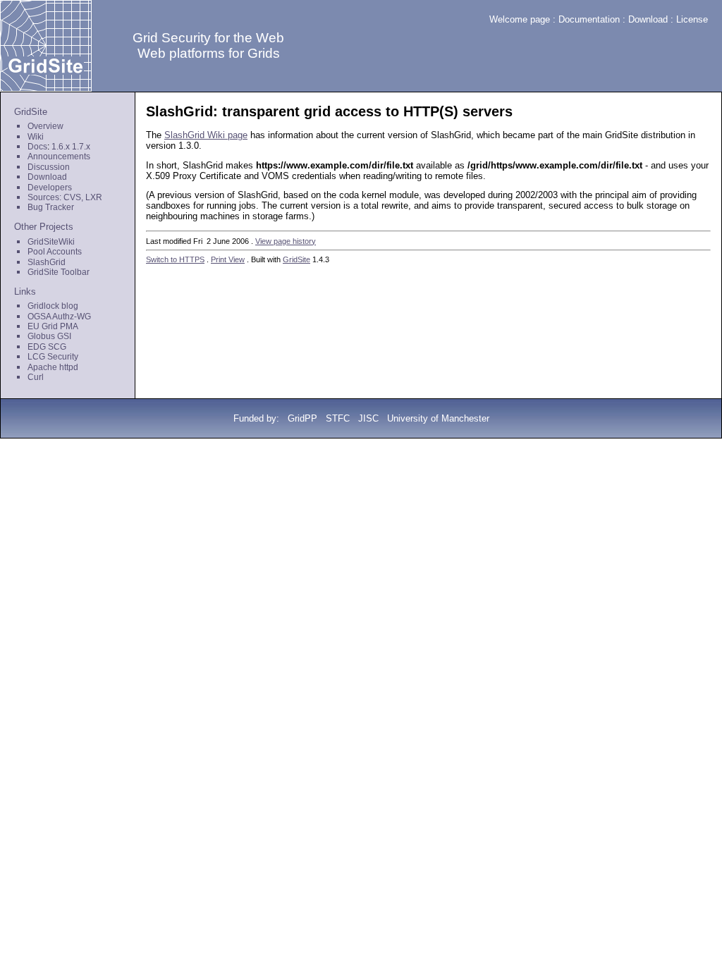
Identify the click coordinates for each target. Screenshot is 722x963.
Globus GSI (49, 336)
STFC (338, 418)
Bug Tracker (50, 207)
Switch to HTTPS (175, 259)
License (692, 19)
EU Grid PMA (52, 326)
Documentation (589, 19)
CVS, (73, 197)
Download (648, 19)
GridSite (30, 111)
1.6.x (60, 146)
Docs (37, 146)
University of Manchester (438, 418)
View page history (285, 241)
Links (25, 291)
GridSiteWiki (51, 242)
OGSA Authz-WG (59, 316)
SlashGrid (46, 262)
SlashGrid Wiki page (205, 135)
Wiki (35, 137)
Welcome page (519, 19)
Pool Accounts (54, 251)
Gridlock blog (52, 306)
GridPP (302, 418)
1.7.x (81, 146)
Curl (35, 377)
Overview (45, 126)
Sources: (44, 197)
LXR (93, 197)
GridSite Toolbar (58, 272)
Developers (49, 187)
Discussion (48, 167)
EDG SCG (46, 347)
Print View (228, 259)
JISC (368, 418)
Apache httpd (52, 367)
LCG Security (52, 356)
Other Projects (43, 226)
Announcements (58, 156)
